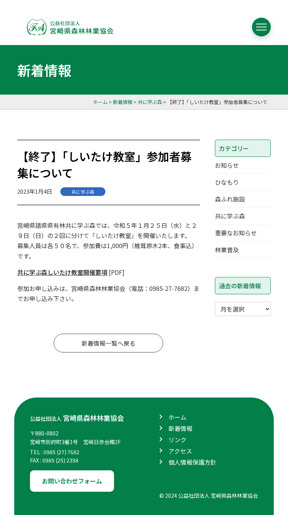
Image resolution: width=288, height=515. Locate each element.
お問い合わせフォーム (72, 480)
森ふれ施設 (230, 198)
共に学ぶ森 (83, 191)
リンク (177, 440)
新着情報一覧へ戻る (108, 343)
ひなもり (227, 182)
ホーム (177, 417)
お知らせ (227, 165)
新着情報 (180, 428)
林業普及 (227, 249)
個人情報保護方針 (192, 462)
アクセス (180, 451)
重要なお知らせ (236, 232)
